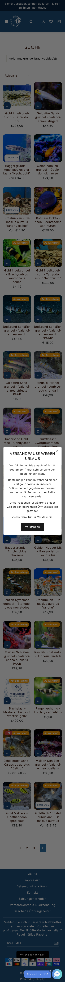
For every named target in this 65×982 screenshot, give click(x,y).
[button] (43, 974)
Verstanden (32, 527)
